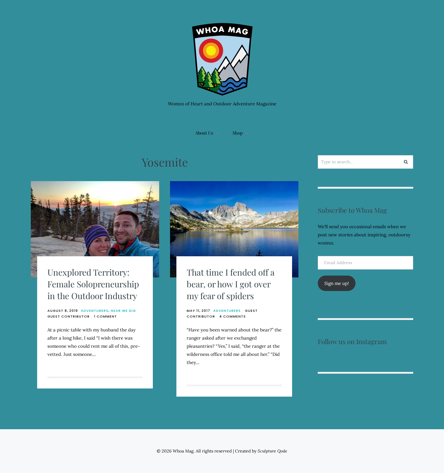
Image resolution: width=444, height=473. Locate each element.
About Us (204, 133)
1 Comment (105, 316)
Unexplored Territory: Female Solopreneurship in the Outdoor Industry (93, 284)
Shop (238, 133)
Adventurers (94, 310)
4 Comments (232, 316)
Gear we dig (123, 310)
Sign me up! (336, 283)
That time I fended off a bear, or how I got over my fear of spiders (231, 284)
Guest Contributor (68, 316)
